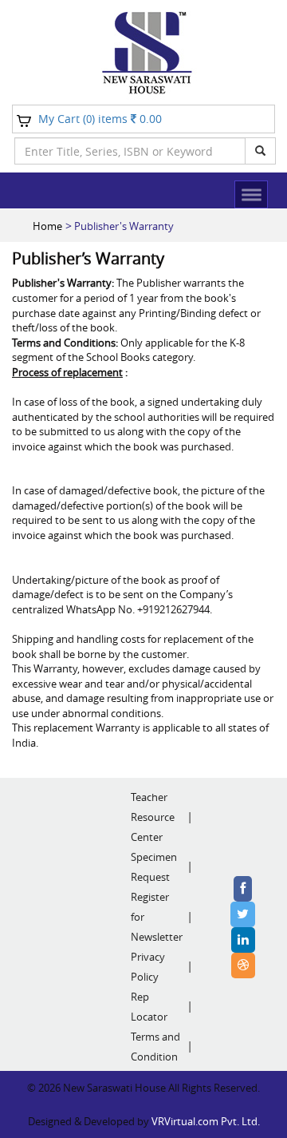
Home (47, 226)
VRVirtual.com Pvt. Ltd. (205, 1121)
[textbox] (130, 151)
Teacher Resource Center (153, 817)
